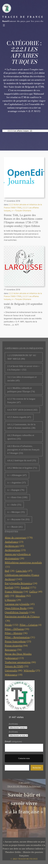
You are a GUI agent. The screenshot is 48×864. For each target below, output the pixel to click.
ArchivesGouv (15, 550)
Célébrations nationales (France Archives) (22, 577)
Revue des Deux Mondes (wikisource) (18, 655)
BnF (10, 570)
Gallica (35, 591)
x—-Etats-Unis (17, 497)
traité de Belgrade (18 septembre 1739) (23, 305)
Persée (11, 624)
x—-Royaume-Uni (18, 519)
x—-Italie (14, 504)
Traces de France (23, 17)
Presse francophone (18, 641)
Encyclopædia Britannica (21, 583)
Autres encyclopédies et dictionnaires (18, 556)
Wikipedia (32, 670)
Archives (13, 724)
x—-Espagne (15, 490)
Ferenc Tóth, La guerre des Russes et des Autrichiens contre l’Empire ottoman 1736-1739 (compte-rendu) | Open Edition (23, 220)
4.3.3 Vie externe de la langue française (21, 401)
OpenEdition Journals (20, 612)
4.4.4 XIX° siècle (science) (22, 409)
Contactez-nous (24, 758)
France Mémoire (16, 591)
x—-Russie (15, 526)
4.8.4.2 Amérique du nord (21, 460)
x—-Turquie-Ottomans (21, 210)
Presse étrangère (16, 645)
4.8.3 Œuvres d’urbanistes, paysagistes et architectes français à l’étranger (23, 449)
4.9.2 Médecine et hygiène (22, 468)
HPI (9, 595)
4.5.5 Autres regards (19, 417)
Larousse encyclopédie (20, 604)
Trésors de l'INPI (16, 666)
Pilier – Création (30, 624)
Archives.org (14, 545)
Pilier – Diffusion (17, 628)
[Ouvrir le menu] (3, 25)
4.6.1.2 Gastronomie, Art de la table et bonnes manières (21, 426)
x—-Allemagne (17, 475)
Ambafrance (14, 541)
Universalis (13, 670)
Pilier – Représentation (20, 637)
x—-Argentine (16, 482)
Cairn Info (24, 570)
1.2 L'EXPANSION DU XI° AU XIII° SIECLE (21, 357)
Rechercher (37, 768)
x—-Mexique (16, 512)
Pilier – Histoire (16, 633)
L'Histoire (13, 599)
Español (28, 587)
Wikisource (13, 674)
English (12, 587)
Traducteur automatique (20, 662)
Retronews (13, 649)
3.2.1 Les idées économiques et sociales (22, 379)
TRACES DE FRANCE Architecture (24, 786)
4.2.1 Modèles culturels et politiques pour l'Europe (21, 390)
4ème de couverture (19, 537)
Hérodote (23, 595)
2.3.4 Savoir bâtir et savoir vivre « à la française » (23, 368)
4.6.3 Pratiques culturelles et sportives (20, 437)
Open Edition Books (19, 608)
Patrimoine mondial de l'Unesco (22, 618)
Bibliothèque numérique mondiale (23, 564)
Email (13, 741)
